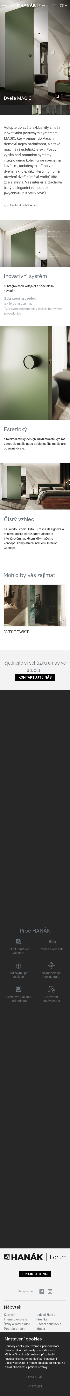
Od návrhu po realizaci (19, 975)
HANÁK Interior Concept (18, 951)
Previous (8, 604)
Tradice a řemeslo (51, 949)
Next (61, 604)
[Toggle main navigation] (5, 6)
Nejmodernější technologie (51, 975)
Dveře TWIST (16, 632)
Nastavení (35, 1386)
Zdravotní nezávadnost (51, 998)
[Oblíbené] (53, 5)
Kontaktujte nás (35, 677)
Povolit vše (35, 1377)
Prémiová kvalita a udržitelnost (18, 998)
